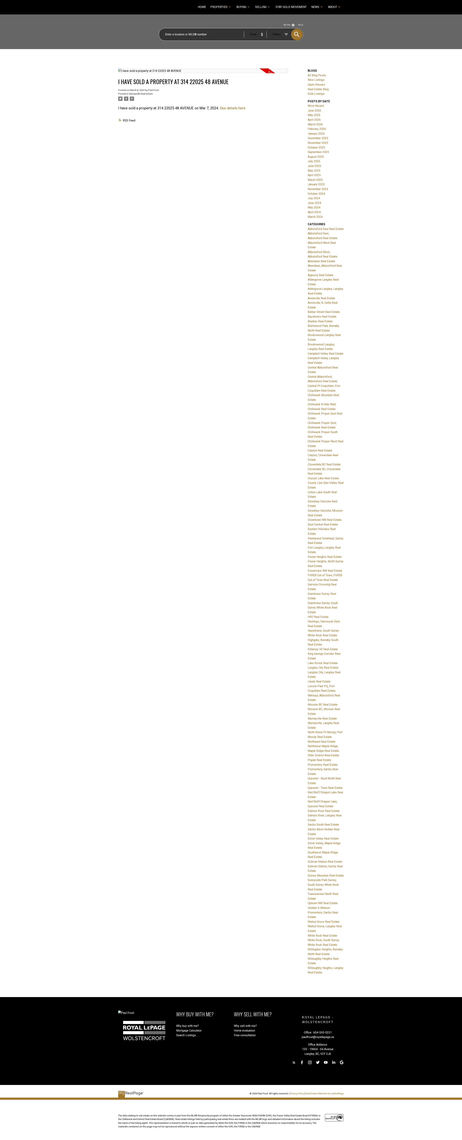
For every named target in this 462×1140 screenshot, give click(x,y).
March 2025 (315, 180)
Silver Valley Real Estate (323, 838)
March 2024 (315, 217)
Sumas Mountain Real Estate (326, 875)
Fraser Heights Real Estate (325, 557)
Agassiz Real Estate (320, 275)
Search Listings (186, 1035)
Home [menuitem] (202, 7)
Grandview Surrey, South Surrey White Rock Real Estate (323, 607)
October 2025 (316, 147)
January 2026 (316, 133)
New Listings (316, 80)
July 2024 (314, 198)
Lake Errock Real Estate (323, 663)
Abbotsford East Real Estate (326, 229)
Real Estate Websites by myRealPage (325, 1093)
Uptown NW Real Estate (323, 903)
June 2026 (314, 110)
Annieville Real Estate (321, 298)
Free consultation (245, 1035)
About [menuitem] (332, 7)
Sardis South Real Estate (323, 824)
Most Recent (316, 106)
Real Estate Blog (318, 89)
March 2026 (315, 124)
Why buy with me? (187, 1026)
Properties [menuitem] (218, 7)
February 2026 (317, 129)
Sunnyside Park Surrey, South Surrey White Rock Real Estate (323, 884)
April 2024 (314, 212)
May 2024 (314, 207)
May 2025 (314, 170)
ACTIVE (287, 25)
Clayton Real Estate (320, 450)
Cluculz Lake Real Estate (323, 478)
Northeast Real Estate (321, 741)
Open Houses (316, 84)
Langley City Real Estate (323, 667)
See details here (232, 108)
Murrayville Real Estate (141, 93)
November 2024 (318, 189)
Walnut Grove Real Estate (323, 921)
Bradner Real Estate (320, 321)
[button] (294, 1062)
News (315, 7)
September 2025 (318, 152)
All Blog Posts (317, 75)
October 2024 (316, 193)
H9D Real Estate (318, 617)
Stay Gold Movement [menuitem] (291, 7)
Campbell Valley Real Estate (325, 353)
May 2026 (314, 115)
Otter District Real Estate (323, 755)
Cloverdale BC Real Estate (324, 464)
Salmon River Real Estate (323, 811)
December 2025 (318, 138)
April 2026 (314, 119)
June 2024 (314, 203)
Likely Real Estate (319, 681)
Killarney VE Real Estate (323, 649)
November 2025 (318, 143)
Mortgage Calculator (189, 1030)
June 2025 (314, 166)
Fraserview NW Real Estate (325, 570)
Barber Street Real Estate (324, 312)
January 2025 (316, 184)
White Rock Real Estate (322, 935)
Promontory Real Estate (323, 764)
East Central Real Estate (323, 524)
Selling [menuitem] (261, 7)
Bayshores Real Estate (322, 316)
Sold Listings (316, 93)
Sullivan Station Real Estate (325, 861)
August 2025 (316, 156)
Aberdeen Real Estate (321, 261)
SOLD (300, 25)
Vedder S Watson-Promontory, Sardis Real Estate (323, 912)
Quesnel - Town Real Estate (325, 788)
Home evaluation (244, 1030)
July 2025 (314, 161)
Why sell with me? (245, 1026)
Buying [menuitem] (241, 7)
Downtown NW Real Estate (324, 520)
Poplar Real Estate (319, 760)
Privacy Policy (297, 1093)
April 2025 (314, 175)
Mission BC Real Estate (322, 704)
